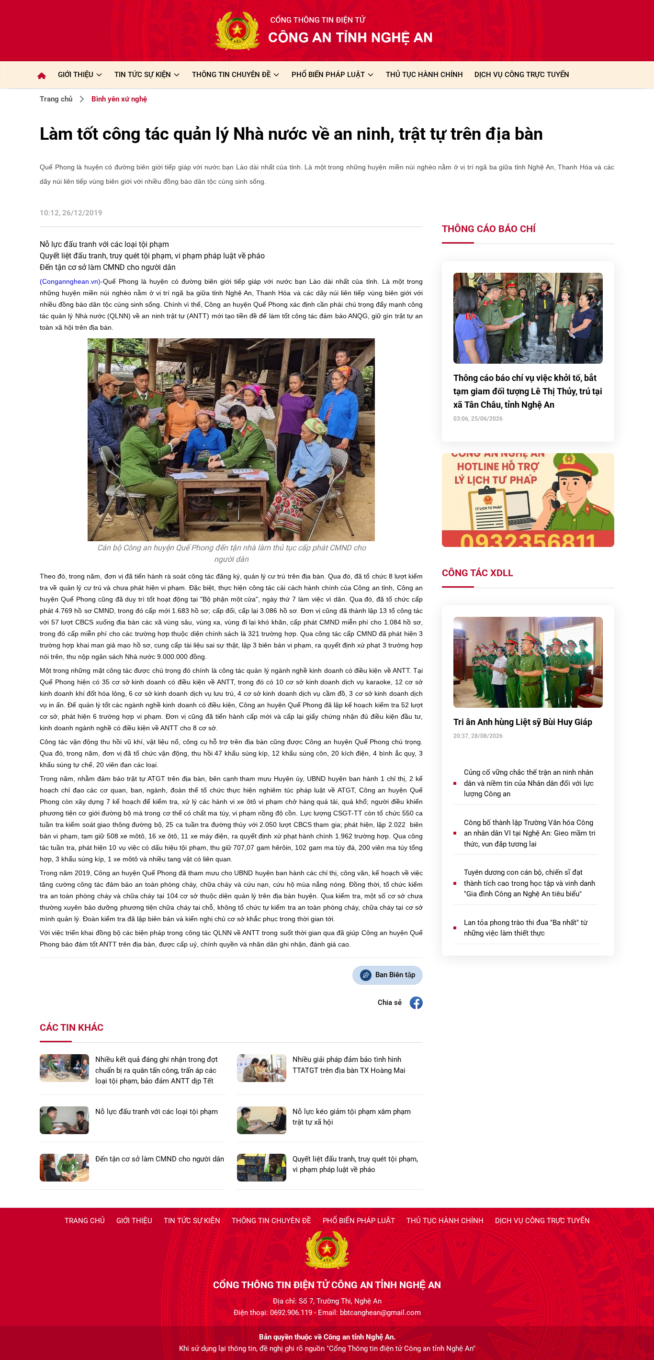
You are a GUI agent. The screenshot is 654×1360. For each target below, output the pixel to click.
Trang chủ (56, 99)
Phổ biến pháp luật (359, 1220)
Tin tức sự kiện (192, 1220)
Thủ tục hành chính (445, 1220)
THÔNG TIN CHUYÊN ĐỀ (231, 74)
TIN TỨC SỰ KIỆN (142, 74)
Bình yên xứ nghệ (119, 99)
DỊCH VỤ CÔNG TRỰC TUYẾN (521, 74)
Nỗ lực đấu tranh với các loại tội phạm (104, 244)
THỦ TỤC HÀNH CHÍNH (424, 74)
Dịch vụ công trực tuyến (542, 1220)
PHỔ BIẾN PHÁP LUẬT (328, 74)
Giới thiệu (75, 74)
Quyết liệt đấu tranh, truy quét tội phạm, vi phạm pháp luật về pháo (152, 255)
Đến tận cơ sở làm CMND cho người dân (108, 267)
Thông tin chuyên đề (271, 1220)
